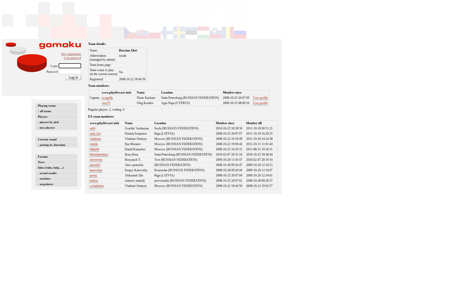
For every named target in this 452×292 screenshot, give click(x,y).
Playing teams (47, 105)
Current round (47, 139)
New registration (71, 53)
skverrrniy (96, 160)
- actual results (47, 173)
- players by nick (48, 122)
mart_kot (95, 133)
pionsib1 (95, 165)
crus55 (106, 103)
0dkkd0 (94, 149)
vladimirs (95, 139)
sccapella (107, 98)
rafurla (94, 144)
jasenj (93, 175)
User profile (260, 98)
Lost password (72, 57)
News (41, 162)
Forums (43, 156)
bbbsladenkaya (99, 154)
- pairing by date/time (51, 144)
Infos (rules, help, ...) (51, 167)
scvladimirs (97, 186)
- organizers (45, 184)
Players (42, 116)
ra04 (92, 128)
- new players (46, 127)
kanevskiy (96, 170)
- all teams (44, 111)
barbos (94, 180)
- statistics (44, 178)
